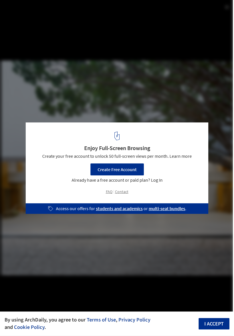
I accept (214, 323)
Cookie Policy (29, 327)
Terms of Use (101, 319)
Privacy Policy (134, 319)
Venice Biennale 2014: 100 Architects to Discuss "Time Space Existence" (82, 15)
